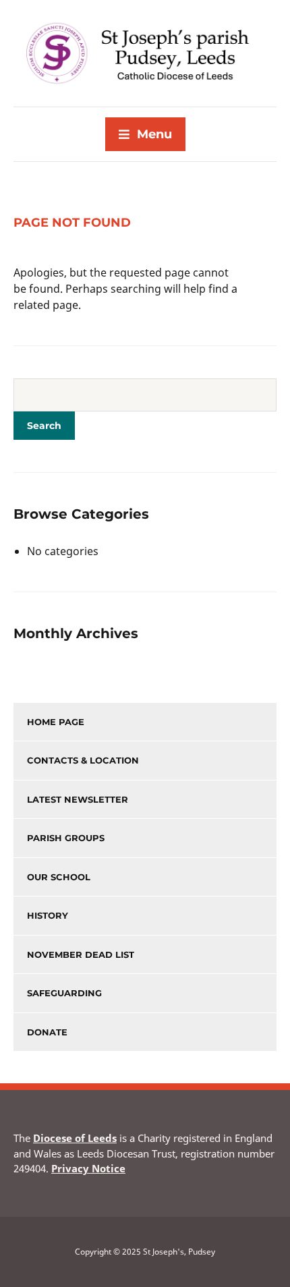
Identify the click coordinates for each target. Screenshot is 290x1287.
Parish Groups (66, 837)
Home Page (55, 721)
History (47, 915)
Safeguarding (64, 993)
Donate (47, 1032)
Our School (58, 876)
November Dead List (80, 954)
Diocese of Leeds (75, 1138)
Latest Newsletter (77, 799)
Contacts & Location (83, 760)
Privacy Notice (88, 1168)
